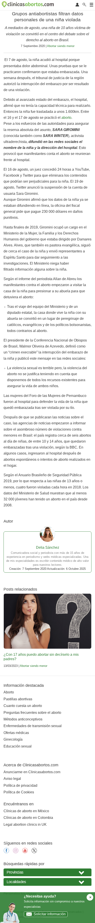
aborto (66, 117)
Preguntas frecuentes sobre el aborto (32, 712)
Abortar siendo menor (60, 46)
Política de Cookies (19, 792)
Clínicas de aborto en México (26, 811)
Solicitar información (50, 914)
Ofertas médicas (16, 733)
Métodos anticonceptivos (23, 719)
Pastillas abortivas (18, 699)
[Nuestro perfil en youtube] (25, 852)
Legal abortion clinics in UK (25, 824)
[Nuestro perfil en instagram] (16, 852)
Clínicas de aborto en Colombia (28, 818)
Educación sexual (18, 746)
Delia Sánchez (47, 547)
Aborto (9, 692)
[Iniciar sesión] (77, 5)
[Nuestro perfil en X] (34, 852)
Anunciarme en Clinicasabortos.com (32, 772)
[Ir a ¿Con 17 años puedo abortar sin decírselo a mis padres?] (47, 621)
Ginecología (13, 739)
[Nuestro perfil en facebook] (6, 852)
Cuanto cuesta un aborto (23, 706)
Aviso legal (12, 779)
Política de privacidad (20, 785)
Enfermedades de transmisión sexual (33, 726)
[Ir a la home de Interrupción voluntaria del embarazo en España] (28, 5)
